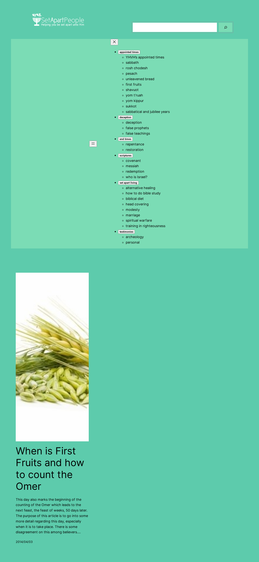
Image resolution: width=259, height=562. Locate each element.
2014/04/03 (24, 542)
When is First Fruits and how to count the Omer (50, 468)
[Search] (225, 27)
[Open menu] (93, 144)
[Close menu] (114, 42)
